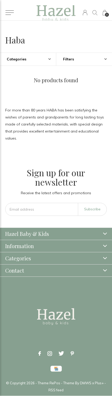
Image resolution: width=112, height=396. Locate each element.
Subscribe (92, 209)
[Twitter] (61, 353)
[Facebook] (39, 353)
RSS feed (56, 390)
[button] (9, 12)
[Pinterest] (72, 353)
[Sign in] (85, 13)
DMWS (85, 383)
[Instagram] (49, 353)
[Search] (94, 13)
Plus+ (99, 383)
